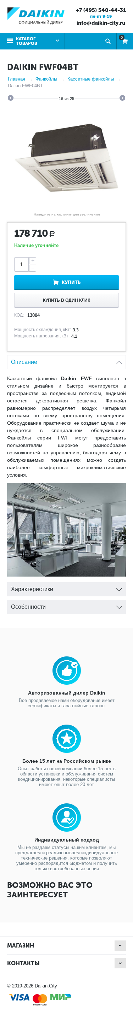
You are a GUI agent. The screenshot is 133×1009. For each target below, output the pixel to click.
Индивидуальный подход (66, 840)
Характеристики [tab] (32, 589)
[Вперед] (122, 99)
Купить (71, 282)
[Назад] (10, 99)
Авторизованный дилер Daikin (66, 693)
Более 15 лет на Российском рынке (66, 761)
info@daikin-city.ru (101, 23)
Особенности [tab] (28, 607)
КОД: (19, 315)
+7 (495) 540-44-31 (101, 10)
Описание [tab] (24, 362)
